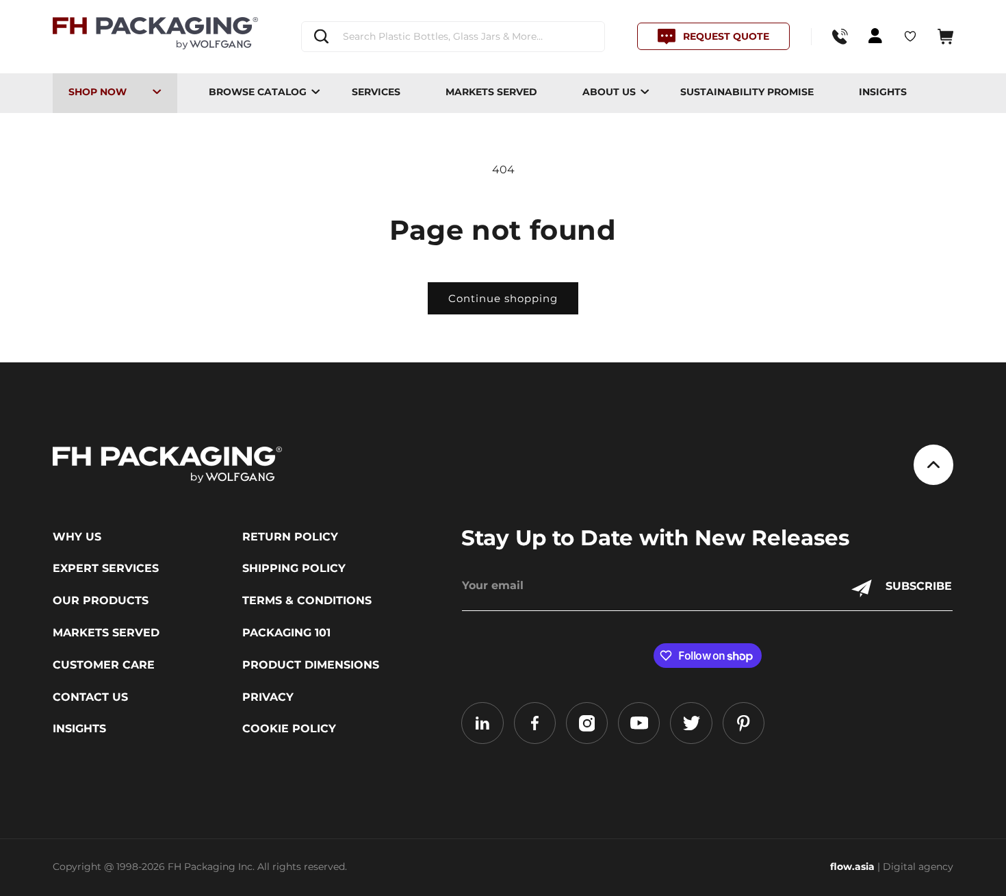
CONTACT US (90, 697)
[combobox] (452, 36)
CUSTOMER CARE (104, 665)
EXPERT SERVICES (106, 568)
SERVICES (376, 92)
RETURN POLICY (290, 537)
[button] (945, 37)
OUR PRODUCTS (101, 600)
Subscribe (919, 586)
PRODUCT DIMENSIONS (310, 665)
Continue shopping (503, 298)
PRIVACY (268, 697)
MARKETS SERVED (491, 92)
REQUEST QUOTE (726, 36)
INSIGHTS (883, 92)
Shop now (97, 92)
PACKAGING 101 (286, 632)
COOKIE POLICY (289, 728)
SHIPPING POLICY (294, 568)
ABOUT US (609, 92)
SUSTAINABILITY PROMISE (747, 92)
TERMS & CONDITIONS (307, 600)
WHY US (77, 537)
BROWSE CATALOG (258, 92)
